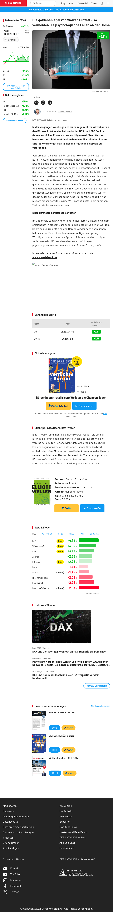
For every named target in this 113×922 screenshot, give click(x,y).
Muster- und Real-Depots (74, 832)
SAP (34, 540)
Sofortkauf (63, 406)
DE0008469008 (10, 33)
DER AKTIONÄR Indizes (72, 837)
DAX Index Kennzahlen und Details (16, 86)
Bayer (34, 567)
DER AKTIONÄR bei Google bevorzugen (49, 120)
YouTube (15, 874)
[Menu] (109, 3)
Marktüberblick (68, 826)
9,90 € (54, 727)
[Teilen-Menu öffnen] (36, 102)
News (60, 541)
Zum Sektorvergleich (14, 120)
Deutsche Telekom (40, 588)
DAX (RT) (37, 338)
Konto (105, 413)
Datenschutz (10, 821)
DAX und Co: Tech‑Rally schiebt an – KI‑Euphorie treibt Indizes (69, 651)
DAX (37, 96)
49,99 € (55, 773)
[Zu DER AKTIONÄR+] (83, 3)
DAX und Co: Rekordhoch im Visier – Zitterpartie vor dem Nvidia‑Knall (65, 676)
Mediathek (65, 811)
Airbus (35, 572)
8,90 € (54, 749)
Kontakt (15, 868)
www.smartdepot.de (44, 257)
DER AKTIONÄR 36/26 (61, 735)
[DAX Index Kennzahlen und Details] (16, 58)
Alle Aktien (65, 805)
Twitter (14, 891)
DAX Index (8, 26)
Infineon (36, 562)
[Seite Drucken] (43, 102)
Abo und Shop (67, 842)
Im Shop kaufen (84, 406)
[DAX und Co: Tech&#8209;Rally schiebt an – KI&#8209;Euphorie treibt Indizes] (71, 626)
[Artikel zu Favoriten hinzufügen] (50, 102)
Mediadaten (10, 805)
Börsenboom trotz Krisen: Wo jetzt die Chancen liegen (71, 397)
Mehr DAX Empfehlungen (97, 685)
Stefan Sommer (65, 111)
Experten (64, 821)
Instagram (16, 880)
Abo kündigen (11, 848)
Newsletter (65, 816)
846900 (6, 30)
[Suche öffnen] (34, 3)
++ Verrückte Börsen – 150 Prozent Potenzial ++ (56, 9)
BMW (34, 551)
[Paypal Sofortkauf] (66, 508)
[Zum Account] (71, 3)
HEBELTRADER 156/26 (62, 712)
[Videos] (94, 3)
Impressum (9, 811)
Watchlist (11, 39)
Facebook (15, 886)
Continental (37, 582)
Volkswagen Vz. (39, 546)
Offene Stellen (11, 842)
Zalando (35, 556)
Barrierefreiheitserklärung (18, 826)
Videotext (9, 837)
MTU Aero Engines (40, 577)
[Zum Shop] (63, 3)
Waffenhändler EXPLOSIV (63, 757)
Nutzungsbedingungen (16, 816)
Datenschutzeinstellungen (18, 832)
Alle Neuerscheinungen (100, 706)
